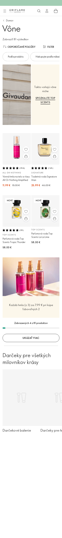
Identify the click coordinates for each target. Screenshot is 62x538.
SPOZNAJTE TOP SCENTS (45, 100)
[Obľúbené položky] (26, 149)
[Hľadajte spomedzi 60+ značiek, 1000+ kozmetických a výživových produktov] (39, 11)
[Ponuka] (5, 11)
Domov (9, 20)
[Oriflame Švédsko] (17, 10)
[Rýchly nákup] (26, 156)
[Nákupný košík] (55, 11)
